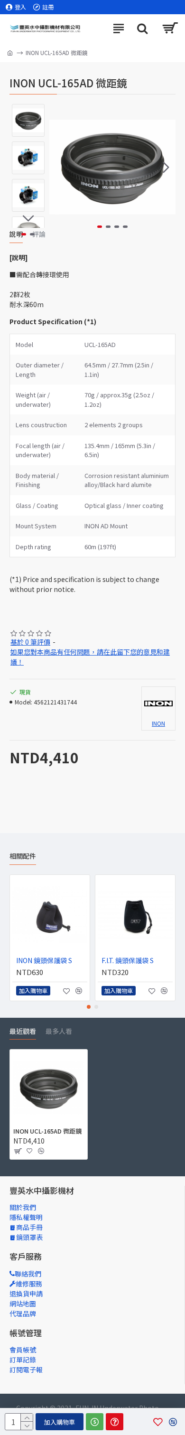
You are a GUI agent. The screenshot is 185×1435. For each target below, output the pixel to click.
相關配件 (22, 856)
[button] (58, 167)
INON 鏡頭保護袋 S (44, 960)
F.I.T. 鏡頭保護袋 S (128, 960)
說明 (16, 234)
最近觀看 (22, 1031)
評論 (39, 234)
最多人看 (59, 1031)
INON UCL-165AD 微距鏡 (47, 1131)
